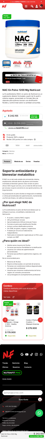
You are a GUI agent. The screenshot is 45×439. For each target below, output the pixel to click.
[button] (18, 304)
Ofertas (5, 367)
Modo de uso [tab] (18, 161)
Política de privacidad (8, 423)
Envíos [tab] (28, 161)
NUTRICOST (10, 153)
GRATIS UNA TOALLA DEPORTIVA (23, 75)
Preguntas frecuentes (8, 420)
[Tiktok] (31, 354)
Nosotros (16, 367)
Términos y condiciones (9, 418)
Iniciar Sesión (7, 379)
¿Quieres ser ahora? (18, 128)
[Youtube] (26, 354)
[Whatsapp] (41, 354)
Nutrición (16, 363)
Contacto (27, 367)
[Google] (22, 354)
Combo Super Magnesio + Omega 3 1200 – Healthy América (11, 323)
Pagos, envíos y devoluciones (10, 425)
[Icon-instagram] (36, 354)
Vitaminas (12, 151)
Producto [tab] (7, 161)
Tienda (5, 363)
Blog (26, 363)
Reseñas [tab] (36, 161)
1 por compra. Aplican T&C (16, 82)
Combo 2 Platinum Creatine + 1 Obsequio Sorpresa (32, 322)
